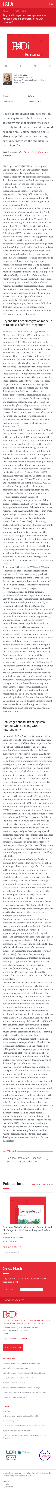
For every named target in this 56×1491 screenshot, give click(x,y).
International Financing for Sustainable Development (21, 1363)
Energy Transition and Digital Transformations (19, 1378)
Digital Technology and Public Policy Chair (17, 1430)
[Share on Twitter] (35, 66)
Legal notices (8, 1487)
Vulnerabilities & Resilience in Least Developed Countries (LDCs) (24, 1392)
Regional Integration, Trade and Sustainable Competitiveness (24, 1160)
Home (5, 11)
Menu (50, 3)
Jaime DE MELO (11, 1237)
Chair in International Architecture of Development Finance (23, 1426)
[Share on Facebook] (20, 66)
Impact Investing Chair (10, 1421)
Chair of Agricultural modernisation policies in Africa (21, 1416)
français (6, 1481)
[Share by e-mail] (6, 66)
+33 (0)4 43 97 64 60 (19, 1339)
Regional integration (10, 1252)
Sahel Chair (7, 1411)
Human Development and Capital (14, 1383)
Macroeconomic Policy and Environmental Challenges (21, 1387)
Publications (20, 11)
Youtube (6, 1484)
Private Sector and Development (14, 1397)
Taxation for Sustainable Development (16, 1368)
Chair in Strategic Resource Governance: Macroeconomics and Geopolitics (24, 1436)
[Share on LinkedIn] (50, 66)
